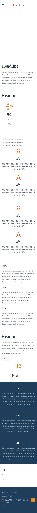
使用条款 (5, 492)
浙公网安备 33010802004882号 (10, 502)
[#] (33, 500)
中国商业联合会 (7, 496)
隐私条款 (15, 492)
